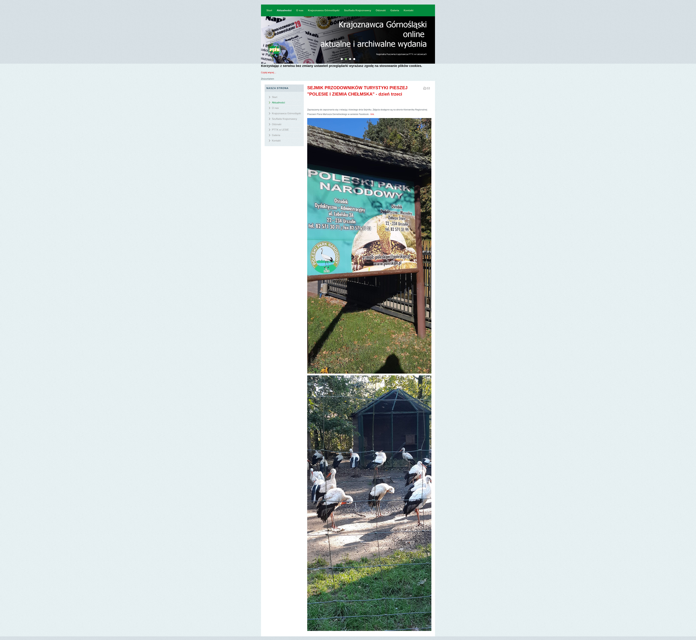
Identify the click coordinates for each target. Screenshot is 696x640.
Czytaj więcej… (268, 72)
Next (436, 40)
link (372, 114)
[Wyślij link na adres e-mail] (428, 88)
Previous (259, 40)
